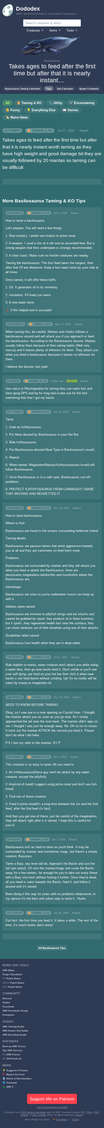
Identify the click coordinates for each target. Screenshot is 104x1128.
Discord (7, 998)
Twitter (6, 1002)
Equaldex (61, 1119)
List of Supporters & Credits (52, 1107)
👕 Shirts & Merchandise (17, 1078)
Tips (48, 88)
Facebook (8, 1006)
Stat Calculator (65, 88)
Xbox (89, 1112)
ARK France (13, 1054)
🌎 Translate (9, 1082)
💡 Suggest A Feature (15, 1070)
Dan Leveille (39, 1115)
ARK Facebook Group (15, 1010)
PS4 (96, 1112)
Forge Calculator (12, 974)
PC (83, 1112)
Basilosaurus (52, 60)
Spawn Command (88, 88)
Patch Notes (14, 978)
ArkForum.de (14, 1058)
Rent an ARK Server (14, 1046)
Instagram (8, 1014)
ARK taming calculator (33, 1112)
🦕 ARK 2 (8, 1086)
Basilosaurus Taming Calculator (22, 88)
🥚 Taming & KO (40, 130)
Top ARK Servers (12, 1050)
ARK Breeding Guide (14, 1034)
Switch (24, 1115)
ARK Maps (8, 970)
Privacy (79, 1115)
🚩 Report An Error (13, 1074)
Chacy (75, 1119)
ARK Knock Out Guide (15, 1030)
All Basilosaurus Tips (52, 948)
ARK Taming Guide (13, 1026)
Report (84, 130)
